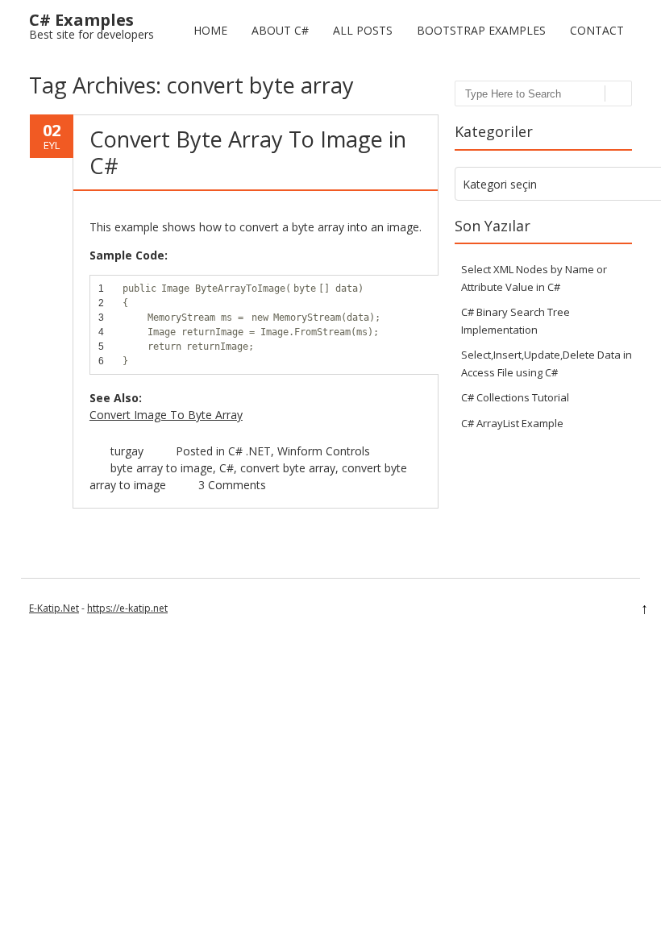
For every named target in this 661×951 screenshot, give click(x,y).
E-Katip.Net (54, 608)
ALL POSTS (363, 30)
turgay (126, 451)
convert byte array (287, 468)
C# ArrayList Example (512, 423)
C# (226, 468)
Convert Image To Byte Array (166, 414)
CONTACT (597, 30)
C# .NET (249, 451)
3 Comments (232, 484)
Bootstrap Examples (481, 30)
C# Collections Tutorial (515, 397)
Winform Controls (323, 451)
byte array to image (161, 468)
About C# (280, 30)
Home (210, 30)
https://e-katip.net (127, 608)
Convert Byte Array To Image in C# (247, 152)
